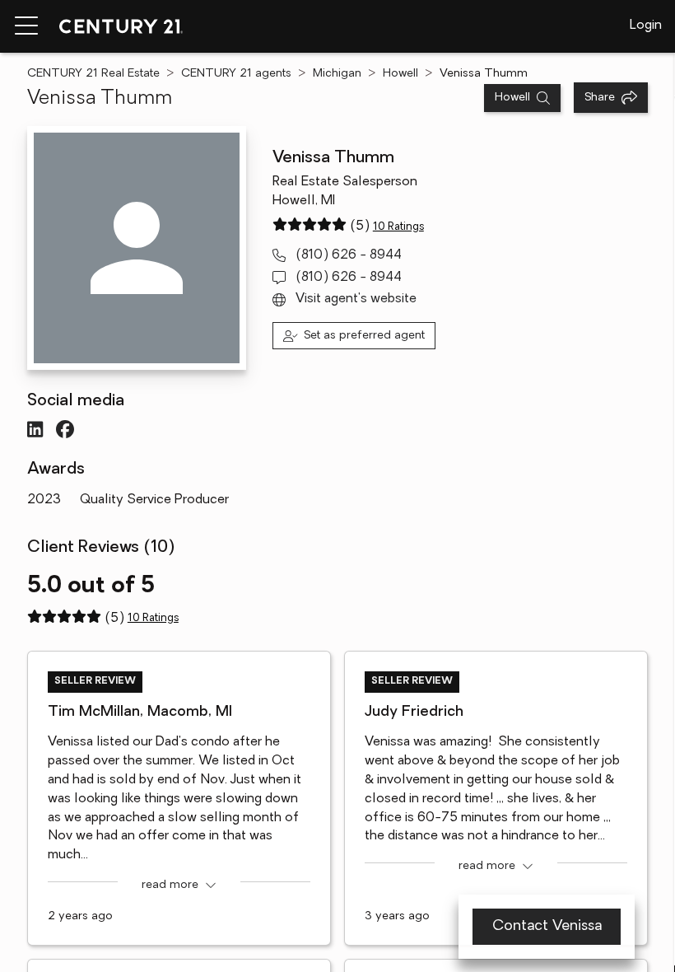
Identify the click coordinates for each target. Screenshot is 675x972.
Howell (400, 74)
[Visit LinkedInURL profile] (35, 429)
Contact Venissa (547, 926)
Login (646, 25)
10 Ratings (398, 227)
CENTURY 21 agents (236, 74)
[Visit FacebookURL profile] (65, 429)
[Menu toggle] (26, 26)
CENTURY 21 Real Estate (93, 74)
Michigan (337, 74)
